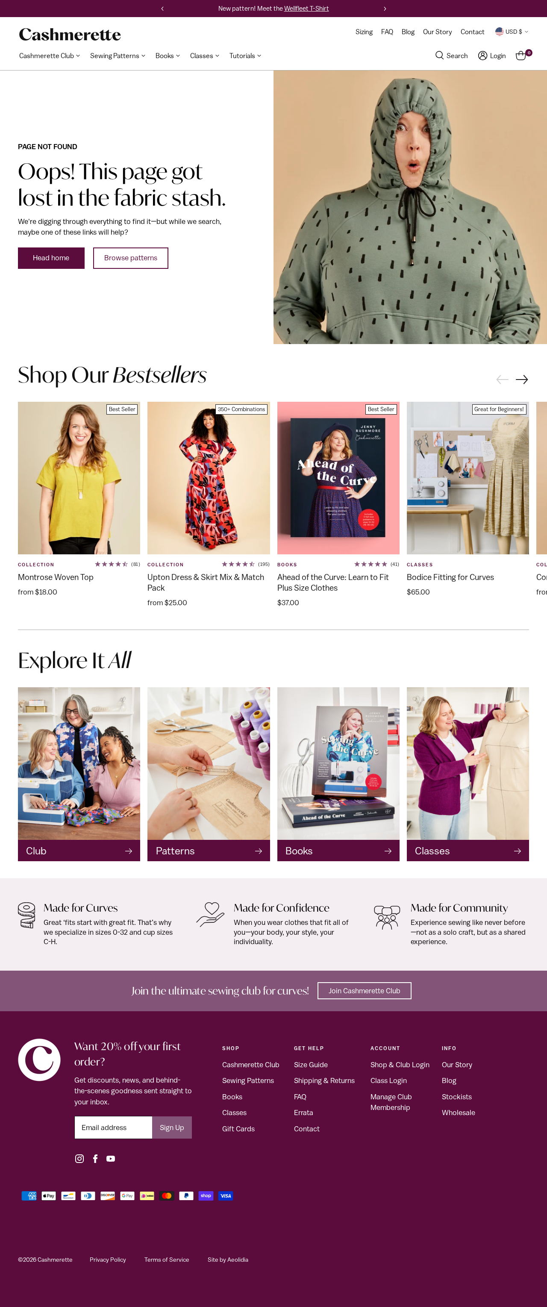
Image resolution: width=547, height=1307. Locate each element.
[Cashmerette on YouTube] (111, 1159)
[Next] (385, 8)
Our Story (457, 1064)
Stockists (457, 1096)
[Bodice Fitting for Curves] (468, 478)
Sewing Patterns (248, 1080)
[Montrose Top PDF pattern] (79, 478)
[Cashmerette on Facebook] (95, 1159)
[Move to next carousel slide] (522, 380)
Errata (303, 1112)
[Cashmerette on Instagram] (79, 1159)
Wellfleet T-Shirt (306, 8)
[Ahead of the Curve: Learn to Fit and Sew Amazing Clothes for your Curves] (338, 478)
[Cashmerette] (70, 34)
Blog (449, 1080)
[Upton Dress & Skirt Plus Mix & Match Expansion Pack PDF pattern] (208, 478)
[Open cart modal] (520, 55)
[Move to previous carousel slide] (502, 379)
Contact (307, 1128)
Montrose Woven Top (56, 577)
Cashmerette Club (250, 1064)
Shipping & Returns (324, 1080)
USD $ (514, 31)
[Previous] (162, 8)
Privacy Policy (108, 1259)
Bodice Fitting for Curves (450, 577)
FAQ (300, 1096)
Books (287, 564)
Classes (234, 1112)
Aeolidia (237, 1259)
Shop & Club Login (400, 1064)
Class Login (389, 1080)
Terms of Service (166, 1259)
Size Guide (311, 1064)
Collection (36, 564)
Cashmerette (55, 1259)
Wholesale (458, 1112)
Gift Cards (238, 1128)
